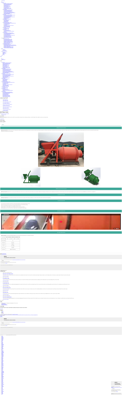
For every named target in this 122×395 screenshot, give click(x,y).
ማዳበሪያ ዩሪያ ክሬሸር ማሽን (6, 17)
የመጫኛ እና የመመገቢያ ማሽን (7, 34)
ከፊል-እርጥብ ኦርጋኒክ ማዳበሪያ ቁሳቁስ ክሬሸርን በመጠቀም (8, 74)
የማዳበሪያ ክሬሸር (4, 14)
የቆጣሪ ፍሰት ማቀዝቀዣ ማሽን (6, 86)
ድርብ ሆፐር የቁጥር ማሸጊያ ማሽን (7, 35)
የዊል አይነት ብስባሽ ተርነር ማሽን (7, 6)
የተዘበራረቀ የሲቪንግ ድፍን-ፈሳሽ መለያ (8, 37)
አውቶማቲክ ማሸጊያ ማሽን (5, 94)
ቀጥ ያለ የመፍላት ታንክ (6, 7)
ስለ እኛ (2, 51)
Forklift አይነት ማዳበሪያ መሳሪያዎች (6, 67)
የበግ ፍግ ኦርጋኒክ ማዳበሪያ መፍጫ (7, 287)
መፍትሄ (2, 48)
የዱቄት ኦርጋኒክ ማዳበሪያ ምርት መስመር (8, 40)
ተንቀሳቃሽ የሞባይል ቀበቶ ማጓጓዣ (7, 30)
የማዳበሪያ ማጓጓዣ (4, 29)
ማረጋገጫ (4, 54)
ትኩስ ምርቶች (13, 314)
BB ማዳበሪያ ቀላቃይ (6, 21)
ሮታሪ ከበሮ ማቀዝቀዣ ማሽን (7, 23)
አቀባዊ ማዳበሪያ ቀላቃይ (4, 254)
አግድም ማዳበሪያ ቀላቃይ (6, 20)
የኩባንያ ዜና (4, 49)
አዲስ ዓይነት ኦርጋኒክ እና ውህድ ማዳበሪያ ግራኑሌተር (8, 71)
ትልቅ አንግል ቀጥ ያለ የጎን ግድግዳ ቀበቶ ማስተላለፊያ (8, 90)
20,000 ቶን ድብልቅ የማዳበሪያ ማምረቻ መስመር (8, 46)
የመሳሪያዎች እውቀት (5, 50)
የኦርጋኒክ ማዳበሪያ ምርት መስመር (6, 38)
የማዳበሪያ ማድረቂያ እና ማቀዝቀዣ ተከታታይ (7, 22)
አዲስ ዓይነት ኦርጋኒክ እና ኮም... (6, 105)
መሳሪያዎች (3, 2)
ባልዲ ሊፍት (5, 31)
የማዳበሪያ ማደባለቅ (3, 59)
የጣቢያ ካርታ (16, 314)
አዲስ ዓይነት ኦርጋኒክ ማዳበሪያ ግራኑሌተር (8, 10)
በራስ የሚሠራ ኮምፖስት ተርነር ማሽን (7, 8)
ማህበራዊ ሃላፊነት (4, 53)
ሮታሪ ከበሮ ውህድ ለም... (5, 110)
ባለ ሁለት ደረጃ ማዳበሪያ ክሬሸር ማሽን (6, 75)
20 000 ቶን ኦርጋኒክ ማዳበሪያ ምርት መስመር (8, 41)
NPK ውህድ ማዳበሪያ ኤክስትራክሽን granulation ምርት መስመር (10, 45)
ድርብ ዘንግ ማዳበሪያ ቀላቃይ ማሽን (7, 19)
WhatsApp (1, 316)
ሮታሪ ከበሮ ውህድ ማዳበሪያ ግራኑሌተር (6, 70)
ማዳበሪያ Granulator (5, 9)
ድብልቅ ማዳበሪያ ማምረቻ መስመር (7, 44)
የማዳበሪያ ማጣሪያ (4, 27)
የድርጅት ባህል (4, 52)
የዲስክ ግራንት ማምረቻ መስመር (7, 42)
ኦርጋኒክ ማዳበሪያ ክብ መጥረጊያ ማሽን (7, 36)
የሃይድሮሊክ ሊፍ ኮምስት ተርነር (7, 5)
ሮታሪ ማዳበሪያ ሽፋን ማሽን (6, 24)
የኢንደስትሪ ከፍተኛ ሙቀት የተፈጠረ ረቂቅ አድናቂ (9, 25)
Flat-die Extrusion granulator (7, 13)
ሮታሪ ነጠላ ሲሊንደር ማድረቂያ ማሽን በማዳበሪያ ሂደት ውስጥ (8, 82)
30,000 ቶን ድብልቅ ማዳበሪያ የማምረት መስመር (8, 47)
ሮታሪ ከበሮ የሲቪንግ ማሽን (6, 28)
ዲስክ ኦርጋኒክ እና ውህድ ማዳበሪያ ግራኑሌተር (8, 11)
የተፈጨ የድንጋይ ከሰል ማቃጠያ (7, 26)
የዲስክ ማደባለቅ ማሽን (5, 100)
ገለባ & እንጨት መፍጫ (6, 18)
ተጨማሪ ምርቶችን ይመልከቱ (6, 280)
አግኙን (2, 55)
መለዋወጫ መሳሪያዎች (5, 32)
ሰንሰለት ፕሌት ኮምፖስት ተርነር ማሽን (6, 63)
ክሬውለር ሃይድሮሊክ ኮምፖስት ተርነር (7, 4)
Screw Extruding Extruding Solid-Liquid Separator (9, 33)
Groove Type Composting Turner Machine (8, 3)
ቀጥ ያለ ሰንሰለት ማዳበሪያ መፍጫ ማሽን (8, 15)
